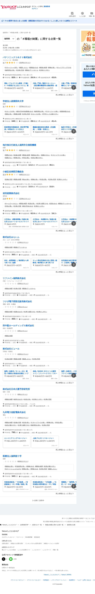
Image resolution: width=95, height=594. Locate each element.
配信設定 (37, 537)
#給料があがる (18, 399)
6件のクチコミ (22, 331)
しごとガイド (36, 550)
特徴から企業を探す (17, 543)
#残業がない (9, 158)
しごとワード (47, 550)
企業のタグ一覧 (37, 525)
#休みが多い (26, 179)
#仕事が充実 (20, 70)
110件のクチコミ (24, 198)
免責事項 (72, 580)
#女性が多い (27, 399)
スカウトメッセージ (8, 537)
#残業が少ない (45, 155)
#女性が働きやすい (37, 158)
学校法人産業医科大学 (13, 101)
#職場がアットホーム (31, 70)
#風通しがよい (23, 67)
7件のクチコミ (22, 307)
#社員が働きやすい (50, 466)
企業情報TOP (24, 525)
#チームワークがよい (11, 203)
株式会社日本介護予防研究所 (16, 389)
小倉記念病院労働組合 (13, 171)
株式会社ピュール (11, 349)
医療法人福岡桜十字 (12, 456)
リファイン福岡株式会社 (14, 278)
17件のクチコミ (23, 242)
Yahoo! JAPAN (66, 575)
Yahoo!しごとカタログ (9, 525)
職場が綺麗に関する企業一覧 (54, 525)
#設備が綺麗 (17, 155)
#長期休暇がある (65, 111)
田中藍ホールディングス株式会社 (18, 325)
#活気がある (53, 203)
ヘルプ (84, 580)
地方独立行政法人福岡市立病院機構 (19, 145)
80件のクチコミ (23, 461)
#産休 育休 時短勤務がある (24, 111)
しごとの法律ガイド (24, 550)
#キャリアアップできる (64, 67)
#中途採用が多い (20, 466)
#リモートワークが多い (58, 155)
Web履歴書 (28, 537)
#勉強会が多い (35, 155)
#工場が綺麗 (9, 359)
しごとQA (82, 16)
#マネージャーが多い (11, 67)
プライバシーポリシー (18, 580)
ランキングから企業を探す (33, 543)
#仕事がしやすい (44, 70)
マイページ (19, 537)
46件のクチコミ (24, 174)
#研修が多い (52, 67)
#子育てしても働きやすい (50, 114)
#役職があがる (18, 312)
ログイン (35, 8)
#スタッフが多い (36, 114)
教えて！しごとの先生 (9, 550)
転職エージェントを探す (51, 543)
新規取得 (47, 6)
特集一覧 (92, 16)
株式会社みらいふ (11, 237)
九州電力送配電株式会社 (14, 412)
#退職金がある (33, 67)
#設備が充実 (9, 179)
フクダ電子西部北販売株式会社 (17, 301)
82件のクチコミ (24, 150)
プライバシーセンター (34, 580)
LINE (15, 559)
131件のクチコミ (24, 62)
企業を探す (72, 16)
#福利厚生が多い (10, 70)
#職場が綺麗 (43, 67)
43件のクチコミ (23, 354)
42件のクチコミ (23, 417)
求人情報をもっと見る (64, 95)
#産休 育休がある (27, 206)
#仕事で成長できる (42, 203)
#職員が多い (9, 114)
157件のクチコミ (24, 106)
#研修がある (34, 469)
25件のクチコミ (23, 283)
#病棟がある (30, 466)
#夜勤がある (9, 155)
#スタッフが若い (10, 111)
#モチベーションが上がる (13, 469)
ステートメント (59, 580)
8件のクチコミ (22, 394)
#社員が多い (31, 203)
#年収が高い (26, 158)
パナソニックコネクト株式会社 (17, 57)
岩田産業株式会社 (11, 193)
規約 (46, 580)
